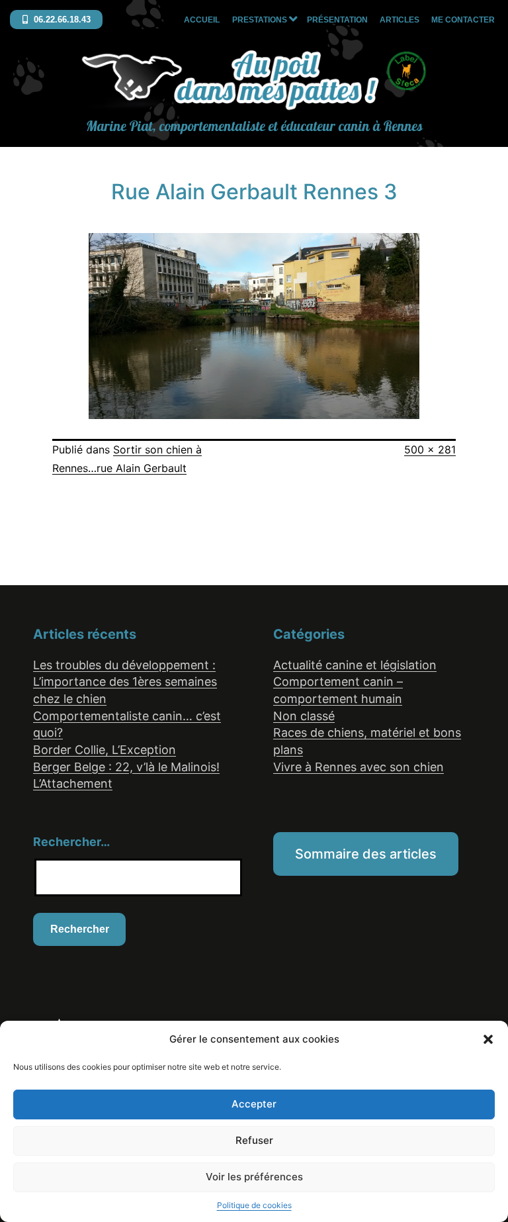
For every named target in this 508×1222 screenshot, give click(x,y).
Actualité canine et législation (355, 665)
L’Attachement (72, 783)
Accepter (254, 1104)
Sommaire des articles (366, 854)
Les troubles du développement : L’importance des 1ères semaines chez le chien (125, 682)
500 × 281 (430, 449)
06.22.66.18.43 (61, 19)
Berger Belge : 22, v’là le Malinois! (126, 767)
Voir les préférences (254, 1176)
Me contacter (463, 19)
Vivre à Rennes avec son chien (358, 767)
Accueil (202, 19)
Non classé (304, 716)
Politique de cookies (254, 1205)
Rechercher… (71, 842)
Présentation (337, 19)
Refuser (254, 1140)
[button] (488, 1039)
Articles (399, 19)
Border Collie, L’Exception (104, 750)
